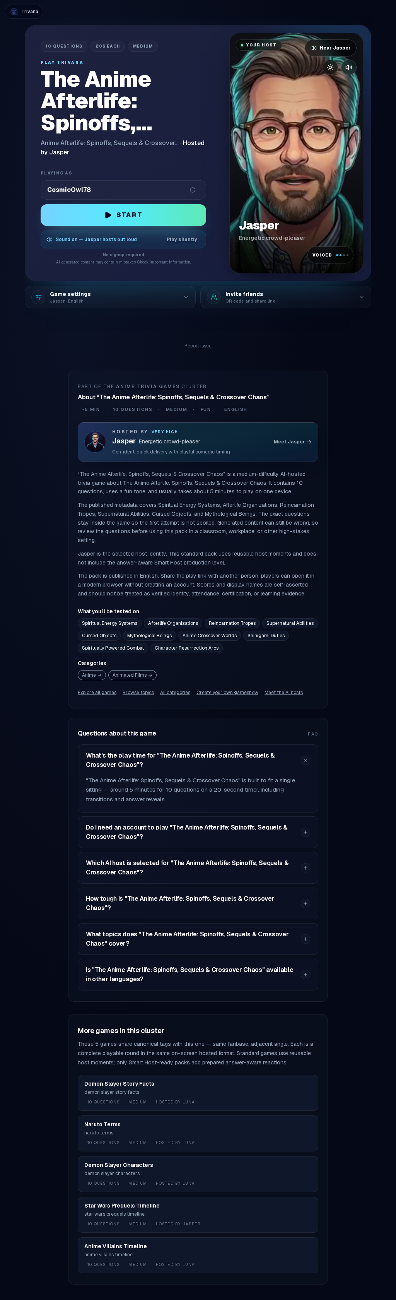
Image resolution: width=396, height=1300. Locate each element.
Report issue (198, 346)
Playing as (57, 173)
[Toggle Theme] (330, 67)
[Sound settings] (349, 67)
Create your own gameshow (227, 692)
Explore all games (97, 692)
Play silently (182, 239)
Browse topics (138, 692)
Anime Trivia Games (147, 386)
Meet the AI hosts (284, 692)
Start (129, 215)
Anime (92, 675)
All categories (175, 692)
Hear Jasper (335, 48)
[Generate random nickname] (193, 190)
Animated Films (132, 675)
